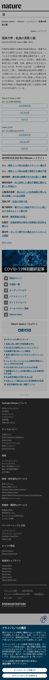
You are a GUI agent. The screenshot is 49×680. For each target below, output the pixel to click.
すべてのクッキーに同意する (25, 670)
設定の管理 (6, 663)
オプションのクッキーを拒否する (24, 676)
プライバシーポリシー (19, 656)
